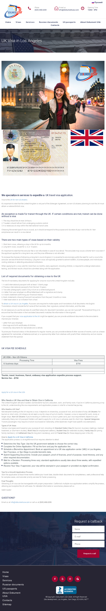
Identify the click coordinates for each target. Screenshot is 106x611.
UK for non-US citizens (18, 200)
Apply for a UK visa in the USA (13, 392)
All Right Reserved (80, 597)
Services (30, 22)
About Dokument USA (90, 22)
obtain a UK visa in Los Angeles (16, 304)
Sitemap (6, 604)
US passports (69, 22)
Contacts (55, 25)
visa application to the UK (30, 316)
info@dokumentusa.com (69, 10)
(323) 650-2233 (41, 10)
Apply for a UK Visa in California (20, 437)
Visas (18, 22)
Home (8, 22)
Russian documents (48, 22)
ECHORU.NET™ (83, 599)
